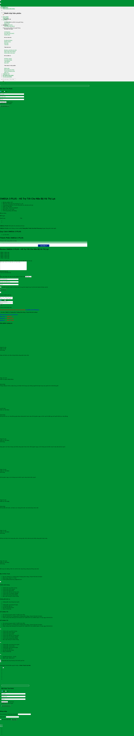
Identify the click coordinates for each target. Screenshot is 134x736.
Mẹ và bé (5, 673)
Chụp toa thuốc (5, 734)
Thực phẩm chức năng (9, 8)
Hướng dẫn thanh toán (9, 603)
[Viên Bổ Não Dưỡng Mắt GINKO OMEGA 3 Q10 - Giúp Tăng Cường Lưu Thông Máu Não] (10, 559)
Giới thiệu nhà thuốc (8, 676)
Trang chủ (2, 83)
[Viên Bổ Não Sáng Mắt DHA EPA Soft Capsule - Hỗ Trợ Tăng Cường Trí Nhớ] (10, 376)
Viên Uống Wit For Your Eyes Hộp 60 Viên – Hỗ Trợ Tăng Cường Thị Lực (18, 504)
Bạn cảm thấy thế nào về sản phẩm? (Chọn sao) (12, 276)
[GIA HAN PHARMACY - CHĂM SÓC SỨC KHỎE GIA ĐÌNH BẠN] (5, 4)
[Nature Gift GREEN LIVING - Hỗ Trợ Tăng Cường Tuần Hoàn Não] (10, 346)
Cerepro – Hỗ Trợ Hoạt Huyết (7, 474)
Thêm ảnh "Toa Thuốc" (6, 103)
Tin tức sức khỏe (7, 76)
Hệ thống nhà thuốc (8, 75)
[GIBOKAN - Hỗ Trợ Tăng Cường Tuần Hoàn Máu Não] (10, 437)
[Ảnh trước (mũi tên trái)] (0, 726)
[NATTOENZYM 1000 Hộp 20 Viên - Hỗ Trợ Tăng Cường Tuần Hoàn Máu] (10, 529)
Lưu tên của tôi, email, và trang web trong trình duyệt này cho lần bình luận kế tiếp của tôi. (25, 287)
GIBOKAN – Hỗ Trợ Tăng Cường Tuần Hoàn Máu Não (13, 444)
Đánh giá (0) (6, 222)
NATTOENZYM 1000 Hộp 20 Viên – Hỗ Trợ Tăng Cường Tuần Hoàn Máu (18, 535)
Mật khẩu (3, 717)
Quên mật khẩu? (4, 722)
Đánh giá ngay (4, 259)
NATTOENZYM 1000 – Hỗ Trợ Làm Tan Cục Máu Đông (14, 412)
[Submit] (3, 14)
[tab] (45, 220)
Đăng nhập (14, 719)
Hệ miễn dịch (6, 672)
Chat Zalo (5, 730)
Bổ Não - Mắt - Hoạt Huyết (13, 83)
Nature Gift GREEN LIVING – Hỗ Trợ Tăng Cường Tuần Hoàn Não (16, 352)
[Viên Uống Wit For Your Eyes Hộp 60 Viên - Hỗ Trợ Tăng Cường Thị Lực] (10, 498)
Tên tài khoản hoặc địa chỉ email (9, 714)
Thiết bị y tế (6, 74)
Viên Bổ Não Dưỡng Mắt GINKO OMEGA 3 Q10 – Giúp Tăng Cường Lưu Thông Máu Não (22, 566)
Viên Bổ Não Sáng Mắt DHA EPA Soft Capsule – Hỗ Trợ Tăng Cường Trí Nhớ (19, 381)
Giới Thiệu (5, 7)
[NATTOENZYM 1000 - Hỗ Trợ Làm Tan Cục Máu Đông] (10, 407)
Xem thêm (43, 245)
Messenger (5, 732)
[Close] (0, 292)
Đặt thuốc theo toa (8, 677)
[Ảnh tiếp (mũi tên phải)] (2, 726)
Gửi (1, 304)
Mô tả (4, 220)
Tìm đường (5, 728)
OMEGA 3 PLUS (27, 218)
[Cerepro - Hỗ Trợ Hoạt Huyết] (10, 468)
